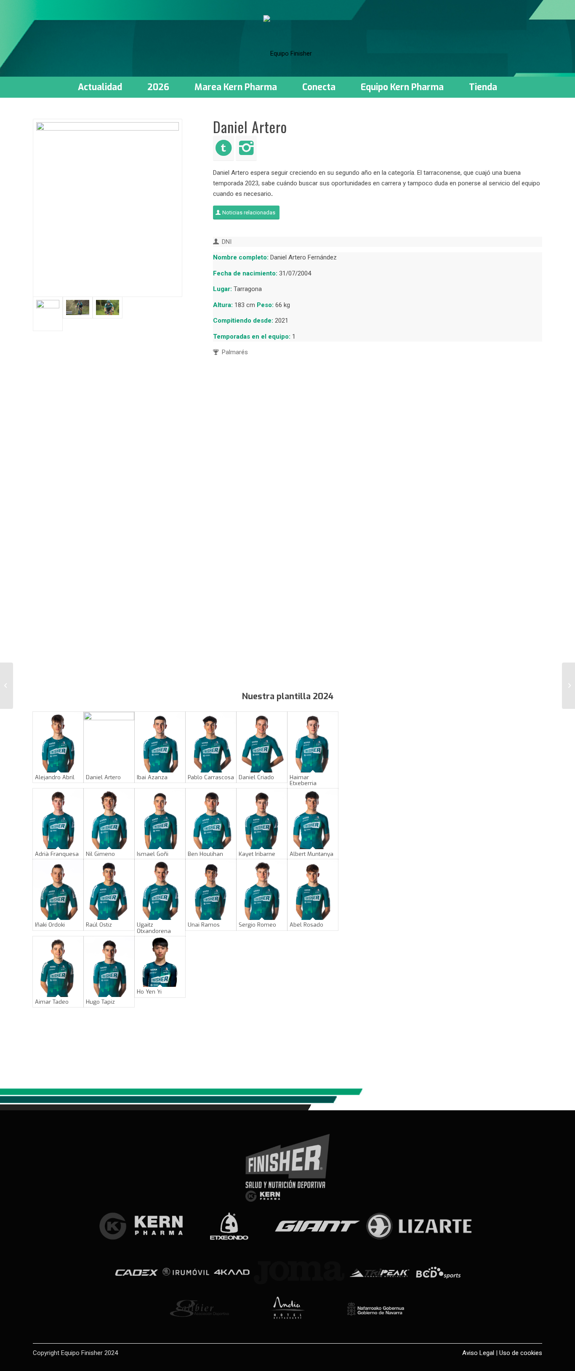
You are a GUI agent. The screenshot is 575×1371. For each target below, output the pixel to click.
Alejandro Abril (55, 777)
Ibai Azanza (152, 777)
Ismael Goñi (152, 854)
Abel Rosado (306, 924)
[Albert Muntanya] (313, 818)
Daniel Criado (256, 777)
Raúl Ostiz (99, 924)
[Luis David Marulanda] (6, 686)
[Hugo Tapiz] (109, 966)
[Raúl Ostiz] (109, 889)
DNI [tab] (227, 242)
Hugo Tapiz (100, 1001)
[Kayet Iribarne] (262, 818)
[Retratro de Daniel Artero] (107, 208)
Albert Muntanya (311, 854)
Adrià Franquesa (57, 854)
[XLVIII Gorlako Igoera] (78, 308)
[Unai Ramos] (211, 889)
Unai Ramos (204, 924)
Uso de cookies (520, 1353)
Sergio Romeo (257, 924)
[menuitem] (100, 87)
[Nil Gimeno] (109, 818)
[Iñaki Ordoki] (58, 889)
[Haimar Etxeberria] (313, 742)
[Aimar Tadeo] (58, 966)
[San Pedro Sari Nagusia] (107, 308)
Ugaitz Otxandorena (154, 927)
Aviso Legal (478, 1353)
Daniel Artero (103, 777)
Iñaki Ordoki (50, 924)
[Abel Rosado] (313, 889)
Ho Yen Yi (149, 991)
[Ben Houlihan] (211, 818)
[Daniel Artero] (109, 742)
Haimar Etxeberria (303, 780)
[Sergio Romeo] (262, 889)
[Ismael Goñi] (160, 818)
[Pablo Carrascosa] (211, 742)
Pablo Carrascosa (211, 777)
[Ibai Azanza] (160, 742)
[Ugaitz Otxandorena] (160, 889)
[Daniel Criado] (262, 742)
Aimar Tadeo (52, 1001)
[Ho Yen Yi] (160, 961)
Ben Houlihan (205, 854)
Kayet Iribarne (257, 854)
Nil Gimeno (100, 854)
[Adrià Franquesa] (58, 818)
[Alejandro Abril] (58, 742)
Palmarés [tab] (235, 352)
